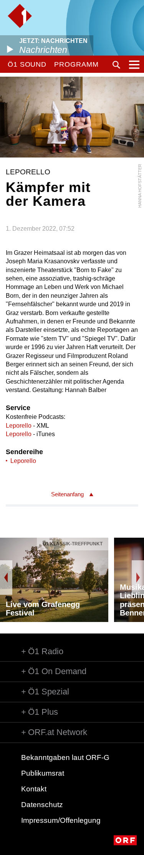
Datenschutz (42, 805)
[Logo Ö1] (20, 16)
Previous (6, 577)
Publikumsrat (42, 773)
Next (138, 577)
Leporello (18, 425)
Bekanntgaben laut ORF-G (65, 757)
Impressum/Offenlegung (61, 820)
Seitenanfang (67, 494)
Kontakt (33, 789)
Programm (76, 64)
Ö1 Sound (27, 64)
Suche (116, 65)
